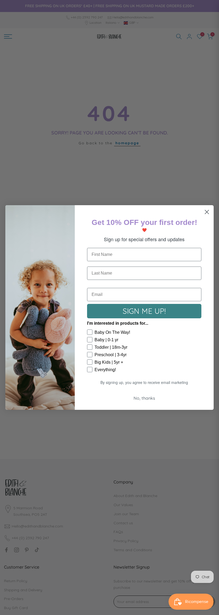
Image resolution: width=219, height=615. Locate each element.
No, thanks (144, 398)
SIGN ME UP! (144, 311)
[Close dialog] (207, 212)
